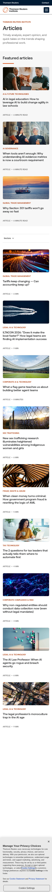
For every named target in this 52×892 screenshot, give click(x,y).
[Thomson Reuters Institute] (15, 10)
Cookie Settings (28, 868)
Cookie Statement (17, 879)
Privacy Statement (37, 879)
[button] (46, 10)
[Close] (49, 841)
